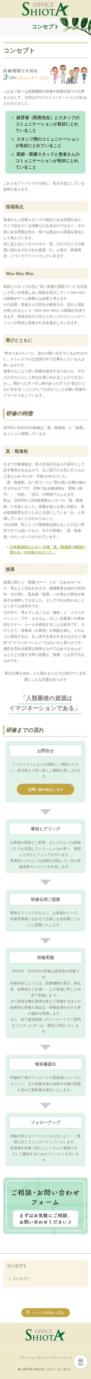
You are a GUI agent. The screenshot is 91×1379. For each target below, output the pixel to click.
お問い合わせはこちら (45, 789)
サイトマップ (62, 1357)
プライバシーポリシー (34, 1357)
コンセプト (17, 1265)
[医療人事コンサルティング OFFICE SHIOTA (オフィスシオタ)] (45, 9)
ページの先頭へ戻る (48, 1312)
